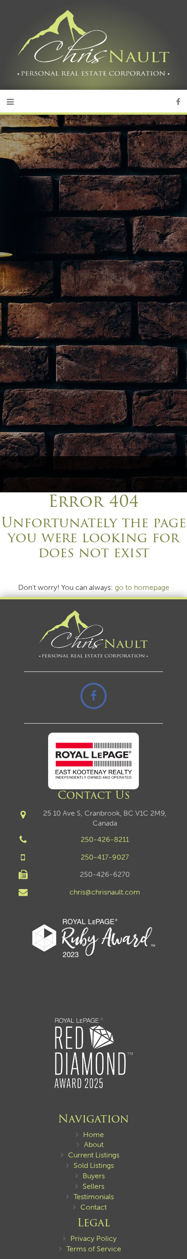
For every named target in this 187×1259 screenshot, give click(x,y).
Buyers (94, 1176)
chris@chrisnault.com (104, 892)
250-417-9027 (105, 857)
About (93, 1144)
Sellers (93, 1186)
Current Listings (93, 1155)
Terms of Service (93, 1248)
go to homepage (142, 587)
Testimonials (94, 1196)
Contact (93, 1207)
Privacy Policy (93, 1238)
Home (93, 1134)
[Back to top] (173, 1224)
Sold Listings (94, 1165)
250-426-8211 (105, 839)
